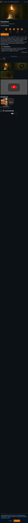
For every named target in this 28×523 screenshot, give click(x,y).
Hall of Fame (6, 106)
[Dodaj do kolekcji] (17, 32)
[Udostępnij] (10, 32)
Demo (19, 36)
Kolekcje (4, 97)
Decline (10, 520)
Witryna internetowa (5, 36)
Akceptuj (17, 520)
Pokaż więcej (14, 56)
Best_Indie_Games (7, 107)
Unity (26, 36)
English (4, 59)
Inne (22, 36)
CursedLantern (5, 25)
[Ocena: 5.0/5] (14, 29)
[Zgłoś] (24, 32)
